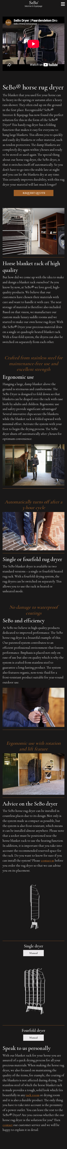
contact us (47, 860)
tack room (32, 1095)
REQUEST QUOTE (33, 193)
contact (8, 1125)
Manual (33, 953)
